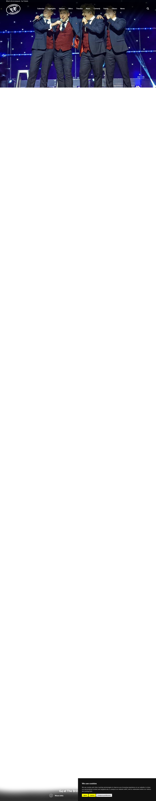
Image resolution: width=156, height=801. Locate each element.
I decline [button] (92, 795)
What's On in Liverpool (13, 1)
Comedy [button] (97, 9)
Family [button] (106, 9)
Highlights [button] (52, 9)
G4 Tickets (24, 1)
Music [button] (88, 9)
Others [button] (114, 9)
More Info (59, 796)
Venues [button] (62, 9)
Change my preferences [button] (104, 795)
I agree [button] (85, 795)
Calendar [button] (40, 9)
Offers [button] (70, 9)
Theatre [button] (79, 9)
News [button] (122, 9)
